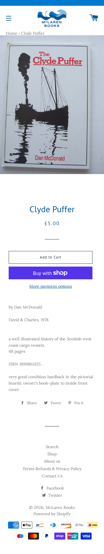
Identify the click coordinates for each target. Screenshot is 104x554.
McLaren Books (60, 507)
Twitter (54, 495)
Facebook (54, 488)
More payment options (50, 286)
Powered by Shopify (52, 513)
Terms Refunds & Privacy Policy (52, 468)
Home (11, 33)
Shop (52, 454)
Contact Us (52, 476)
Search (52, 446)
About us (52, 461)
